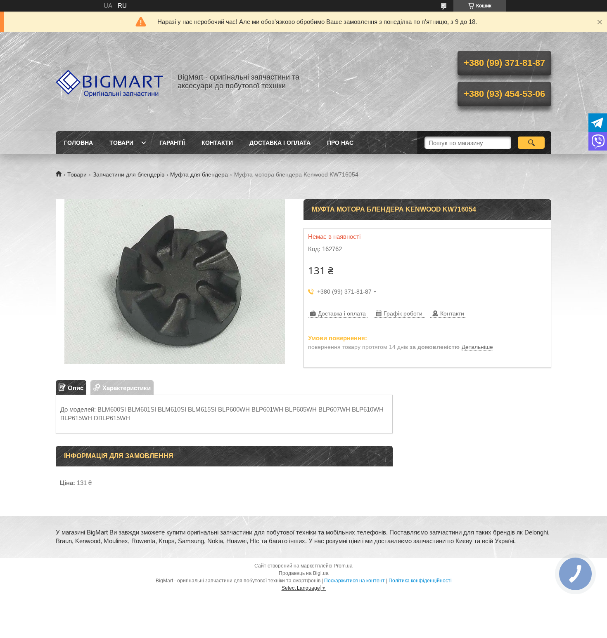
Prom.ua (343, 566)
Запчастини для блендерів (128, 174)
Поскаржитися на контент (354, 581)
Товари (121, 142)
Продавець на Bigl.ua (304, 573)
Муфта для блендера (199, 174)
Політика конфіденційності (420, 581)
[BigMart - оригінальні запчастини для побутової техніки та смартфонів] (109, 81)
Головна (78, 142)
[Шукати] (531, 143)
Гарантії (172, 142)
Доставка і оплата (280, 142)
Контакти (217, 142)
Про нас (340, 142)
